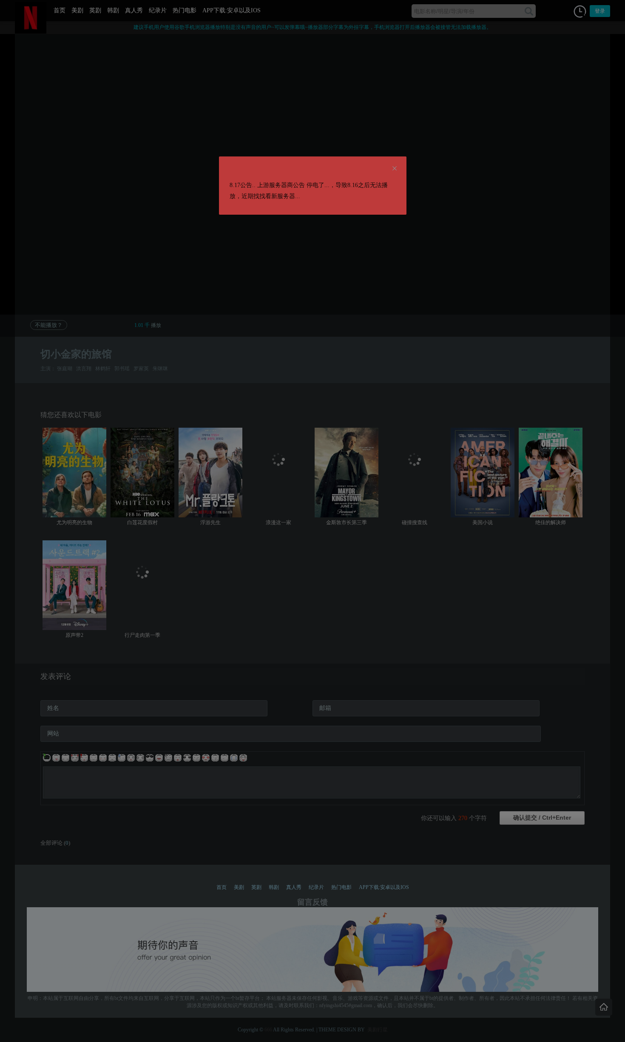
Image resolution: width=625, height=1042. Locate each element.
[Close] (394, 169)
